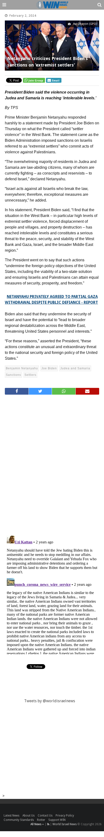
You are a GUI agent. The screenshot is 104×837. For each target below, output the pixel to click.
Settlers (30, 375)
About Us (28, 815)
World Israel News (64, 824)
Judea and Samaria (75, 368)
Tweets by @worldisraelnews (49, 701)
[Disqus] (52, 463)
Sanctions (13, 375)
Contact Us (45, 815)
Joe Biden (49, 368)
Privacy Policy (65, 815)
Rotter (41, 820)
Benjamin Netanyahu (22, 368)
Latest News (11, 815)
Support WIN (57, 820)
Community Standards (19, 820)
